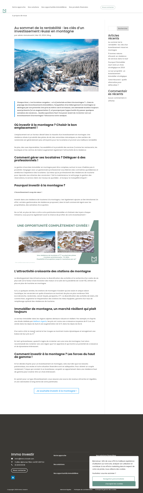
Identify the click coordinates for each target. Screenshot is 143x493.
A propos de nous (19, 15)
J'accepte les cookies (114, 484)
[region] (114, 472)
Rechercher (122, 28)
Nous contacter (108, 7)
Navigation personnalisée (113, 479)
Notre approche (18, 7)
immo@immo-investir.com (24, 459)
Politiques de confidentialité (83, 489)
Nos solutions (33, 7)
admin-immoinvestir (26, 35)
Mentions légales (65, 489)
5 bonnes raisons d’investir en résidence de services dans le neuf (118, 56)
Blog (49, 35)
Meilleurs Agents (40, 321)
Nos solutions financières (106, 455)
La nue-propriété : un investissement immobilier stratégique (117, 73)
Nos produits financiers (78, 7)
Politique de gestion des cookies (105, 489)
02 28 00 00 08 (20, 465)
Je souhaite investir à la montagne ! (56, 390)
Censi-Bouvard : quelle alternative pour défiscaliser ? (117, 82)
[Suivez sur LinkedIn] (13, 477)
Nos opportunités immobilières (54, 7)
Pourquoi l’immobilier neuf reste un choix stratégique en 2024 (116, 65)
